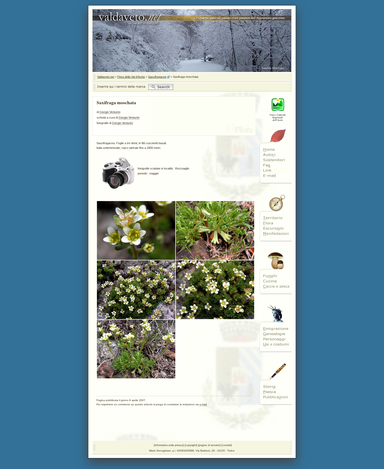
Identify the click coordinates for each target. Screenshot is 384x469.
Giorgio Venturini (110, 112)
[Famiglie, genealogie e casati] (276, 334)
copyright (190, 445)
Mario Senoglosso (160, 450)
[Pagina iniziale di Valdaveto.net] (276, 149)
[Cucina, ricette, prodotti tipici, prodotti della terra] (276, 281)
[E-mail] (276, 175)
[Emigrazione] (276, 328)
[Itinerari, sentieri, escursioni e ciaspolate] (276, 228)
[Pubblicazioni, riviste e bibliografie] (276, 397)
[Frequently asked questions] (276, 165)
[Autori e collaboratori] (276, 154)
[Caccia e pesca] (276, 286)
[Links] (276, 170)
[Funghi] (276, 276)
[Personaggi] (276, 339)
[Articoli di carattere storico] (276, 386)
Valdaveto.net (105, 76)
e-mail (203, 404)
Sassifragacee (157, 76)
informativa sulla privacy (169, 445)
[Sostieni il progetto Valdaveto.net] (276, 160)
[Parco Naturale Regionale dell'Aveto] (276, 124)
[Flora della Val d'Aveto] (276, 223)
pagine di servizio (209, 445)
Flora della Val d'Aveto (131, 76)
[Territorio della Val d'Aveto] (276, 218)
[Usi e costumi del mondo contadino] (276, 344)
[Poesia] (276, 392)
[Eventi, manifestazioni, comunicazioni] (276, 233)
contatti (226, 445)
